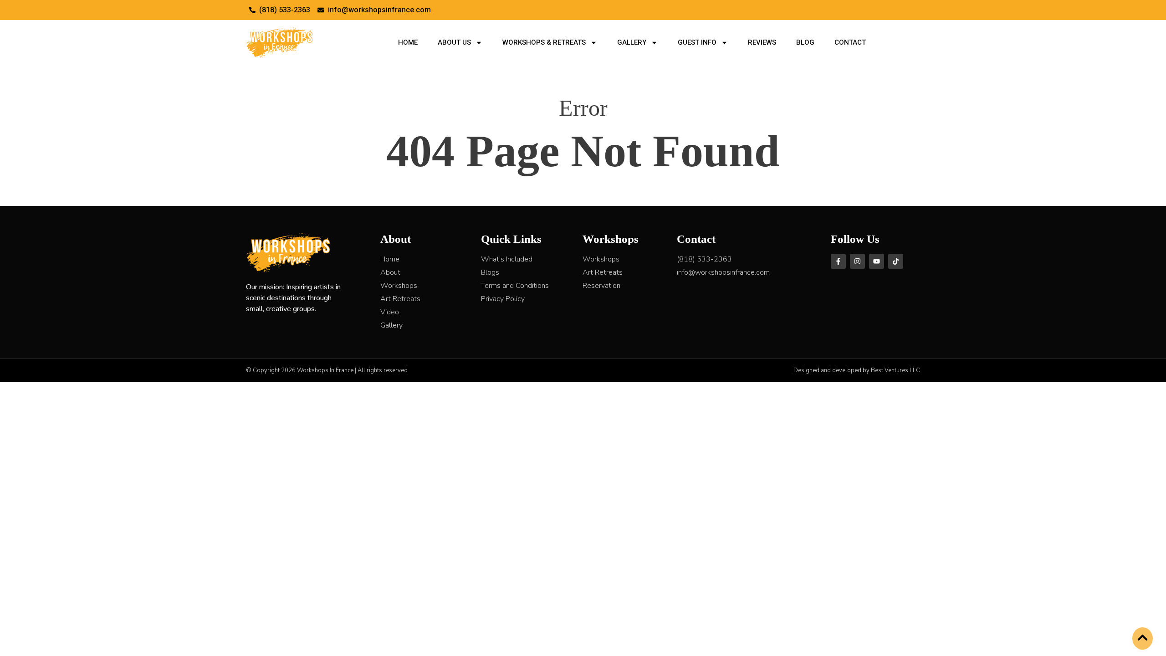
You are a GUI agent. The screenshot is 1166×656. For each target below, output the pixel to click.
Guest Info (697, 42)
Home (408, 42)
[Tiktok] (895, 261)
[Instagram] (857, 261)
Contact (850, 42)
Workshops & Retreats (544, 42)
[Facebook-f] (838, 261)
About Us (454, 42)
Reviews (762, 42)
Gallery (631, 42)
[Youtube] (876, 261)
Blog (805, 42)
